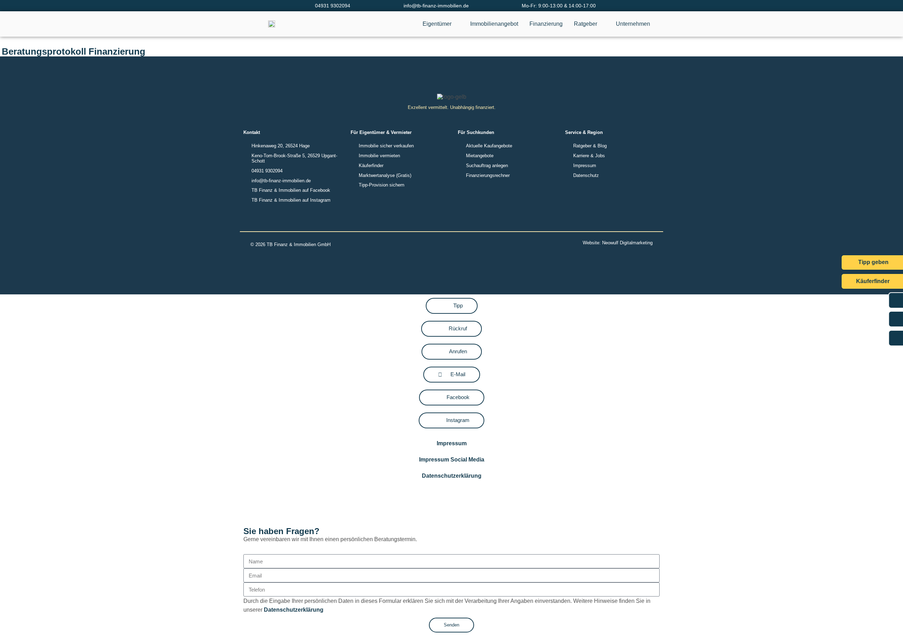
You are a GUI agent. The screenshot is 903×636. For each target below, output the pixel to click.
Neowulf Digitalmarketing (627, 242)
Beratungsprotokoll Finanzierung (73, 51)
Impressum (452, 443)
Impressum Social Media (451, 460)
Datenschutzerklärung (451, 476)
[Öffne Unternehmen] (654, 24)
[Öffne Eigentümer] (456, 24)
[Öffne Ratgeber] (602, 24)
